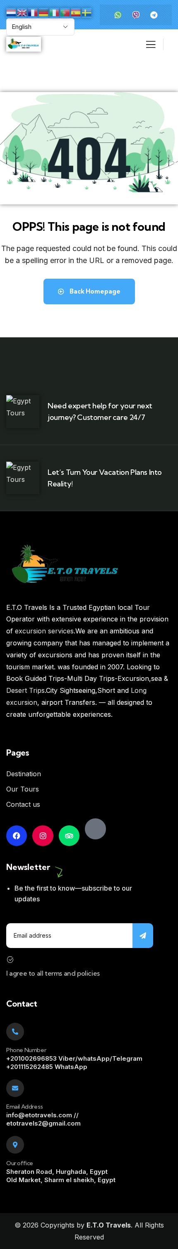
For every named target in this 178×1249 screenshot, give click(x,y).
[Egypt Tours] (95, 828)
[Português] (65, 12)
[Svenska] (87, 12)
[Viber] (136, 15)
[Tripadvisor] (69, 835)
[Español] (76, 12)
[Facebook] (16, 835)
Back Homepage (94, 291)
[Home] (23, 44)
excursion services (44, 631)
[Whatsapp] (118, 15)
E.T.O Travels (109, 1225)
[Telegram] (153, 15)
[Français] (33, 12)
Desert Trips (25, 690)
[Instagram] (42, 835)
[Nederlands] (11, 12)
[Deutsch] (43, 12)
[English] (22, 12)
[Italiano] (54, 12)
